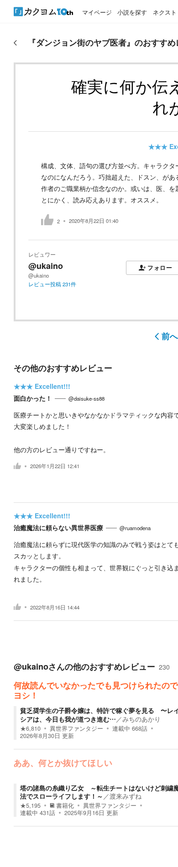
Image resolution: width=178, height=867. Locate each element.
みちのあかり (141, 718)
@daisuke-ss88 (86, 398)
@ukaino (45, 266)
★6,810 (30, 728)
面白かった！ (33, 398)
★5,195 (30, 805)
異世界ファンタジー (76, 728)
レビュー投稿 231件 (52, 284)
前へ (170, 336)
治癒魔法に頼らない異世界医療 (58, 527)
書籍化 (65, 805)
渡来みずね (125, 795)
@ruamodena (135, 528)
